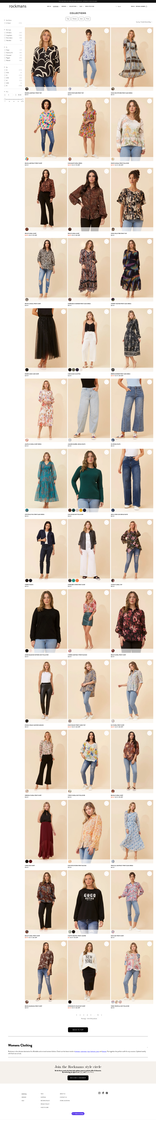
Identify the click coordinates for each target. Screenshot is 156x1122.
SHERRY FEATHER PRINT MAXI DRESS (121, 303)
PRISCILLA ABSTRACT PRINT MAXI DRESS (122, 865)
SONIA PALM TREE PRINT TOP (119, 233)
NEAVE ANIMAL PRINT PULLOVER (120, 163)
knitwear (77, 1051)
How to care (44, 1107)
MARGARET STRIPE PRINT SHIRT (76, 584)
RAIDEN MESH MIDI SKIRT (32, 374)
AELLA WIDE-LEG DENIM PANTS (119, 514)
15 (98, 1015)
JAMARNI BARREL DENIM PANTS (76, 444)
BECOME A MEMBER (78, 1078)
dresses (104, 1051)
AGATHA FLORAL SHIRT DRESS (33, 444)
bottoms (93, 1051)
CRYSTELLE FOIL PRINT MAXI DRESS (34, 514)
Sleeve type (8, 30)
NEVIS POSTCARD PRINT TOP (76, 93)
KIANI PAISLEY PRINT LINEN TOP (76, 725)
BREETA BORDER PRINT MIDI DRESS (120, 374)
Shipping (43, 1097)
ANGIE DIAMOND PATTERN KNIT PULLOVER (36, 655)
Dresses (75, 19)
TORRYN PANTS (29, 584)
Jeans (81, 19)
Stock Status (9, 20)
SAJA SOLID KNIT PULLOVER (75, 514)
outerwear (84, 1051)
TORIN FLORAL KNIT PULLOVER (76, 795)
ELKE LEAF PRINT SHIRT (117, 936)
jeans (97, 1051)
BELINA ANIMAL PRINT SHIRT (33, 303)
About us (62, 1094)
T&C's (81, 1072)
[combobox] (144, 22)
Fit (6, 47)
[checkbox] (13, 23)
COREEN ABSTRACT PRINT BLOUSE (77, 655)
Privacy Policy (45, 1104)
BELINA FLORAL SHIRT (117, 795)
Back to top (78, 1030)
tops (88, 1051)
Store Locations (65, 1100)
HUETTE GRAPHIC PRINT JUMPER (77, 936)
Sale (23, 1100)
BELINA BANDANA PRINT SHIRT (33, 1006)
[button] (56, 6)
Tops (68, 19)
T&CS (42, 1094)
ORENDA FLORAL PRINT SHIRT (33, 795)
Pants (87, 19)
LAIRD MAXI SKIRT (30, 865)
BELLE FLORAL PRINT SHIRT (118, 655)
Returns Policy (45, 1100)
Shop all (24, 1094)
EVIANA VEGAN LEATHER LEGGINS (34, 725)
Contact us (63, 1097)
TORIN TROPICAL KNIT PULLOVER (120, 1006)
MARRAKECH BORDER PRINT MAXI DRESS (79, 303)
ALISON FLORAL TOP (116, 584)
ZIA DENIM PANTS (116, 444)
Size (7, 67)
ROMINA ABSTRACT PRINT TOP (33, 93)
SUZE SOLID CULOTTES (74, 374)
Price (7, 91)
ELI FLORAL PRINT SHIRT (117, 725)
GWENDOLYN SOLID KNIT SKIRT (76, 1006)
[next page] (101, 1015)
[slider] (5, 99)
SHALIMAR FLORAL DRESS (75, 163)
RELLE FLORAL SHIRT (30, 233)
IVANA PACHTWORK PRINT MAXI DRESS (122, 93)
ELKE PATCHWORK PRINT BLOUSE (77, 865)
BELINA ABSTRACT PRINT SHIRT (33, 163)
